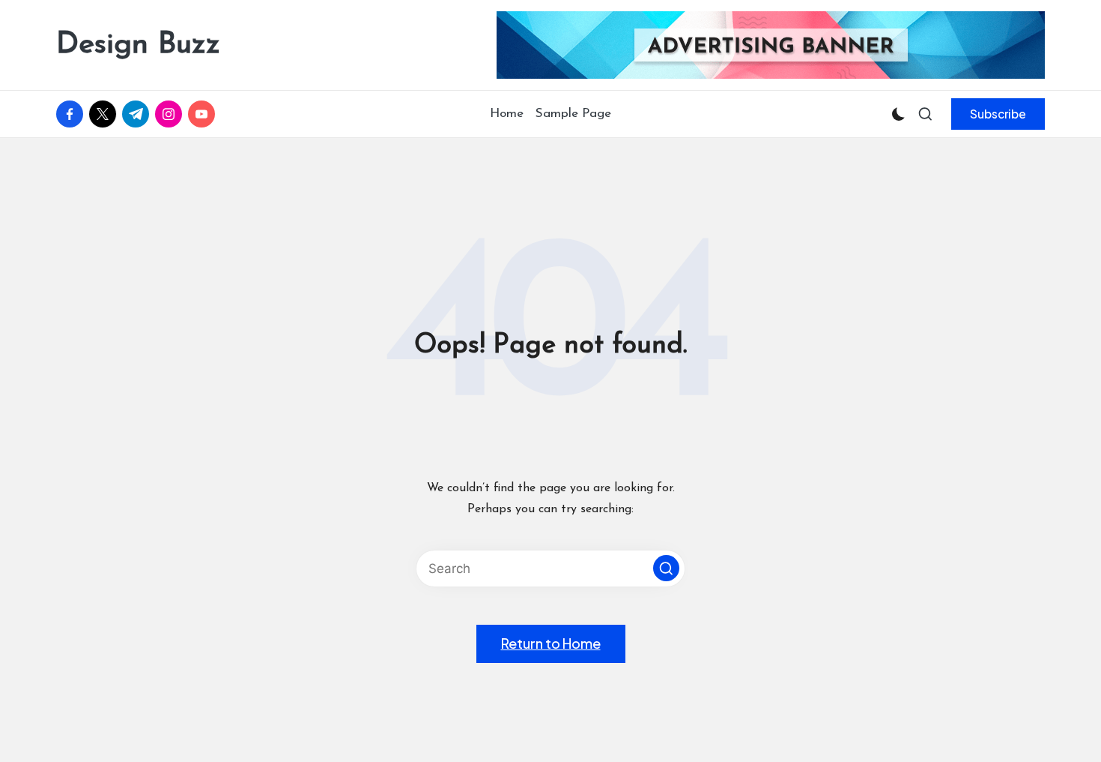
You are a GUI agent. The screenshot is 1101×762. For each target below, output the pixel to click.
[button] (998, 114)
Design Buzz (138, 45)
